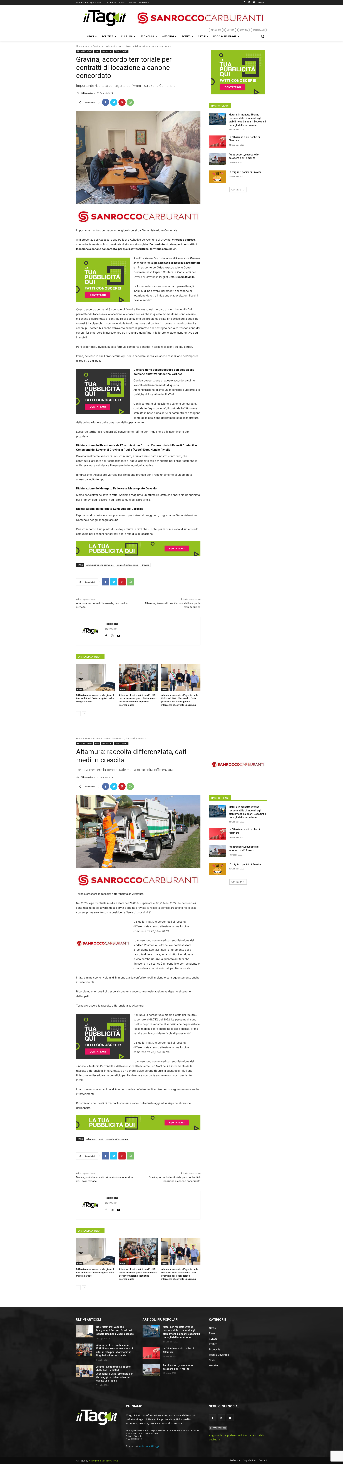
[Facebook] (244, 3)
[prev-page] (78, 713)
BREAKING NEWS (84, 51)
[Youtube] (254, 3)
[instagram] (112, 635)
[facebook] (106, 635)
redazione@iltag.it (149, 1446)
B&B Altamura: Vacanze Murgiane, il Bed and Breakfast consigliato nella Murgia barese (95, 698)
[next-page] (84, 713)
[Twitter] (113, 102)
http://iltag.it (110, 629)
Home (79, 46)
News (87, 46)
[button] (262, 36)
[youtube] (118, 635)
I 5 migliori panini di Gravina (245, 172)
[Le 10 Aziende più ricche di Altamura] (217, 141)
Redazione (89, 93)
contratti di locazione (127, 565)
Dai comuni (107, 51)
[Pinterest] (122, 102)
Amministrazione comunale (100, 565)
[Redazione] (78, 93)
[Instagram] (249, 3)
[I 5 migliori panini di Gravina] (217, 176)
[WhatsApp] (130, 102)
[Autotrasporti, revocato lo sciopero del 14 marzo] (217, 159)
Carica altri (236, 189)
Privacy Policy (219, 1428)
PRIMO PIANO (121, 51)
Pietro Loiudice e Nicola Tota (103, 1460)
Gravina (145, 565)
